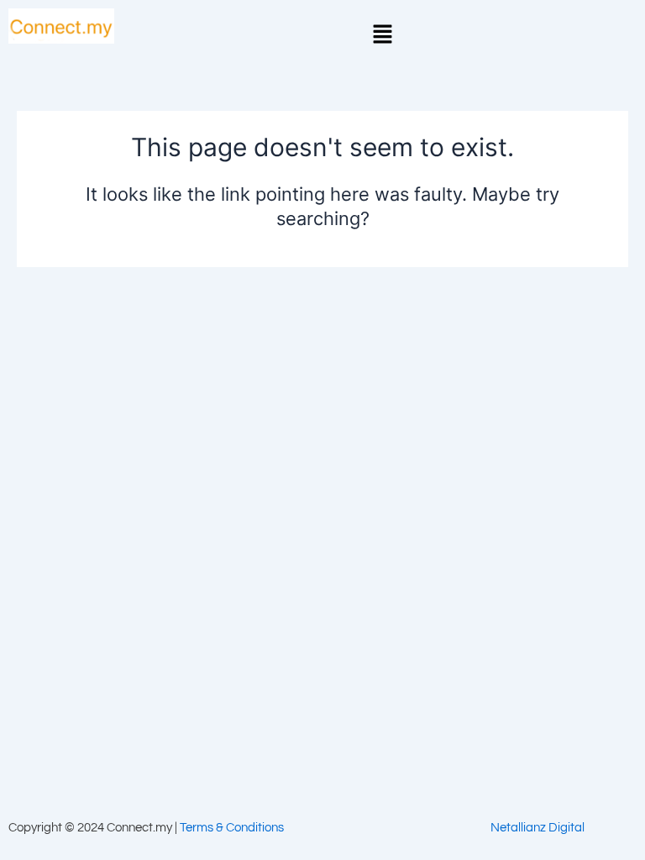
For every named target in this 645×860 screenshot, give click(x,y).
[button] (383, 35)
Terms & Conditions (232, 827)
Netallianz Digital (537, 827)
